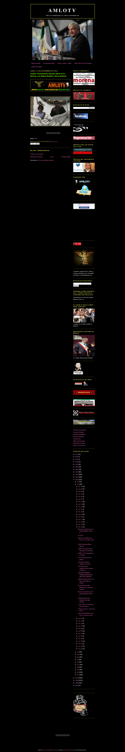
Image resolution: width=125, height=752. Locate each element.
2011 (76, 479)
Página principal (35, 63)
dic (78, 481)
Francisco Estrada (78, 432)
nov (78, 484)
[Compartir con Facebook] (37, 144)
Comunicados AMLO (49, 63)
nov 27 (80, 494)
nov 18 (80, 517)
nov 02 (80, 646)
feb (78, 672)
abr (78, 667)
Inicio (51, 157)
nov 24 (80, 501)
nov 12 (80, 621)
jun (78, 662)
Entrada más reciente (36, 157)
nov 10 (80, 626)
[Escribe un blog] (33, 144)
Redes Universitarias (79, 441)
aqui (83, 299)
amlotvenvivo (67, 750)
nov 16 (80, 522)
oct (78, 652)
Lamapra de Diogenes (79, 434)
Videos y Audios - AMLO (64, 63)
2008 (76, 683)
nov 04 (80, 641)
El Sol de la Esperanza (79, 430)
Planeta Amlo (77, 439)
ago (78, 657)
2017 (76, 464)
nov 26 (80, 496)
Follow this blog (84, 207)
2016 (76, 467)
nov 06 (80, 636)
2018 (76, 462)
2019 (76, 459)
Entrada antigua (65, 157)
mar (78, 669)
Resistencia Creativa (79, 443)
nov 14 (80, 527)
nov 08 (80, 631)
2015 (76, 469)
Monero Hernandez (78, 436)
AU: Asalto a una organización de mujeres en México (85, 568)
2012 (76, 477)
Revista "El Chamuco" (79, 445)
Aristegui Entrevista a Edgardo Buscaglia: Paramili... (84, 600)
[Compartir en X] (35, 144)
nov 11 (80, 623)
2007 (76, 685)
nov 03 (80, 643)
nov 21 (80, 509)
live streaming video (50, 750)
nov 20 (80, 511)
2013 (76, 474)
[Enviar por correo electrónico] (31, 144)
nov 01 (80, 648)
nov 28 (80, 491)
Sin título (80, 535)
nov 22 (80, 506)
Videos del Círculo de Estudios (83, 63)
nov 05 (80, 638)
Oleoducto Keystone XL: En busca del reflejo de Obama (86, 581)
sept (78, 654)
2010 (76, 678)
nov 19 (80, 514)
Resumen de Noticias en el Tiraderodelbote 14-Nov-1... (85, 531)
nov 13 (80, 618)
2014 (76, 472)
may (78, 664)
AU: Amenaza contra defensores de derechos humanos (85, 587)
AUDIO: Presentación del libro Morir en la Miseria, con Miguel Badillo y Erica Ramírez (48, 75)
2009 (76, 680)
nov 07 (80, 633)
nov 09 (80, 628)
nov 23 (80, 504)
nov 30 (80, 486)
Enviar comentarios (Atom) (46, 160)
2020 (76, 456)
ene (78, 674)
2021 (76, 454)
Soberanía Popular (36, 66)
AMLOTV (62, 10)
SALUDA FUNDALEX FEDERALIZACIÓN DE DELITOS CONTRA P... (85, 574)
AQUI (35, 138)
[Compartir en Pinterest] (39, 144)
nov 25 (80, 499)
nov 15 (80, 524)
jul (78, 659)
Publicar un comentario (36, 154)
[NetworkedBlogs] (84, 204)
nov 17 (80, 519)
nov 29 (80, 489)
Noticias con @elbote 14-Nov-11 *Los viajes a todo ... (86, 540)
